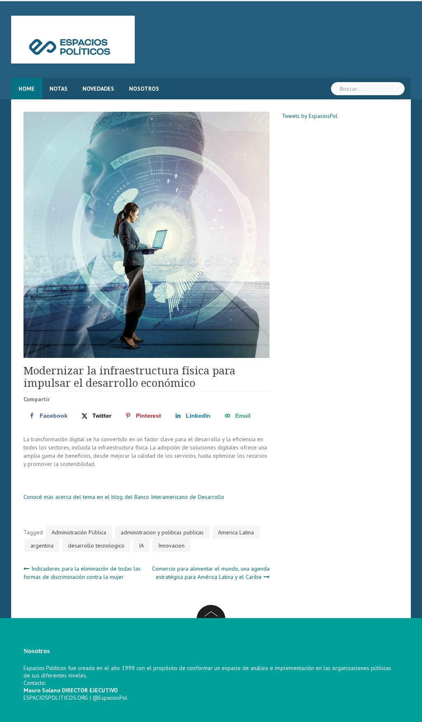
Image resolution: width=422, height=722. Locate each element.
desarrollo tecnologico (96, 545)
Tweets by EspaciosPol (310, 116)
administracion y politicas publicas (162, 532)
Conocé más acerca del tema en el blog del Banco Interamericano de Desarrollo (123, 497)
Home (27, 88)
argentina (42, 545)
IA (141, 545)
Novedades (98, 88)
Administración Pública (79, 532)
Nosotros (144, 88)
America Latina (236, 532)
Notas (58, 88)
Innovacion (171, 545)
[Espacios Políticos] (73, 39)
